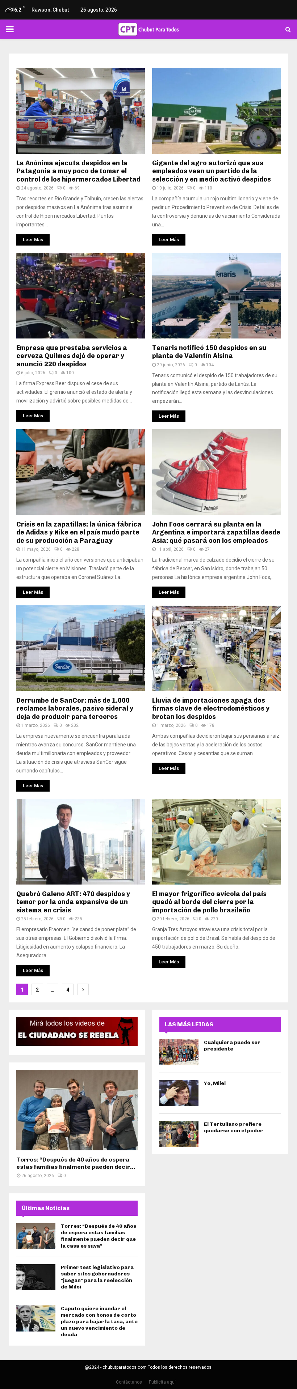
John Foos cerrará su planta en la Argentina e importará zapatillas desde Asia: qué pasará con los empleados (216, 532)
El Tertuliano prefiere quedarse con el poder (233, 1127)
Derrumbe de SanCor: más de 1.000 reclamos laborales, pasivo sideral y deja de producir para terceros (74, 708)
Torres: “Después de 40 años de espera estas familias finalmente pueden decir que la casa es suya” (98, 1236)
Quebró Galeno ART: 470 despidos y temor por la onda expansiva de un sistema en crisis (73, 902)
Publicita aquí (162, 1382)
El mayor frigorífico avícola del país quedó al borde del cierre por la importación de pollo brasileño (209, 902)
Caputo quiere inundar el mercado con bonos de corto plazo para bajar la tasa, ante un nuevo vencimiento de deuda (99, 1321)
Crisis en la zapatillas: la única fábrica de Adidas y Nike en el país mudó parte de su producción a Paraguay (79, 532)
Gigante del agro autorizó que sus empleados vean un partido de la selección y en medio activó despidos (211, 171)
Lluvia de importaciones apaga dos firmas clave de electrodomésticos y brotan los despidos (210, 708)
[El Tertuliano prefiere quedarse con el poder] (178, 1134)
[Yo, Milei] (178, 1093)
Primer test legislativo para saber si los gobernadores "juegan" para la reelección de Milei (97, 1277)
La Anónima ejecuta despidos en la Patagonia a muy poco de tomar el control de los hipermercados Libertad (78, 171)
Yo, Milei (215, 1083)
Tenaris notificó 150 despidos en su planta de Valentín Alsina (209, 352)
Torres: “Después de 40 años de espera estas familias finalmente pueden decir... (75, 1163)
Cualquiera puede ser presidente (232, 1045)
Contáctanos (129, 1382)
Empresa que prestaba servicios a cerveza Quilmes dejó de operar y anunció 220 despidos (71, 356)
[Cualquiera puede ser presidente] (178, 1052)
